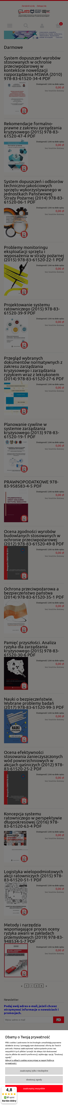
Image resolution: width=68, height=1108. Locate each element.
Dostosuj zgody (34, 1079)
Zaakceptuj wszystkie (34, 1088)
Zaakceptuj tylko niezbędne (34, 1071)
